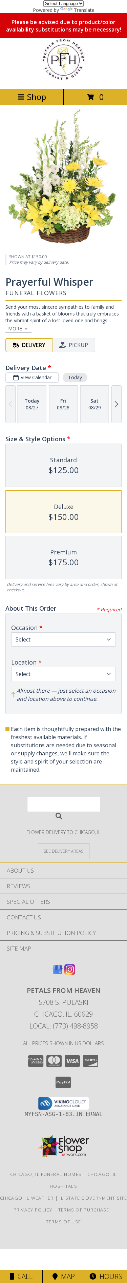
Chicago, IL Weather (27, 1198)
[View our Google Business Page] (57, 973)
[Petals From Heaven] (63, 79)
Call (23, 1276)
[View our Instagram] (69, 973)
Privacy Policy (33, 1210)
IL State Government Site (93, 1198)
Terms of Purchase (83, 1210)
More (15, 328)
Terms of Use (63, 1222)
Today (75, 377)
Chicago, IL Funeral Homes (46, 1174)
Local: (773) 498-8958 (63, 1026)
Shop (36, 96)
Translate (84, 10)
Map (66, 1276)
